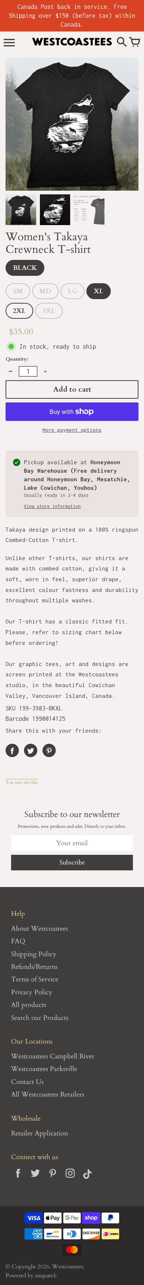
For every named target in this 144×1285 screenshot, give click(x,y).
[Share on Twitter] (30, 750)
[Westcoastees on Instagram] (70, 1179)
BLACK (25, 268)
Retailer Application (39, 1133)
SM (18, 291)
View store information (52, 506)
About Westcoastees (39, 928)
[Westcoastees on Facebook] (18, 1179)
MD (45, 291)
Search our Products (39, 1018)
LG (72, 291)
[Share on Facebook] (12, 750)
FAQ (18, 941)
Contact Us (27, 1082)
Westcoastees (67, 1267)
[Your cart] (134, 42)
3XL (48, 311)
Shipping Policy (33, 954)
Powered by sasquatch (31, 1275)
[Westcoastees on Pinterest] (52, 1179)
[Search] (121, 42)
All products (28, 1005)
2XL (19, 311)
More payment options (72, 430)
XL (98, 291)
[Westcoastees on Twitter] (35, 1179)
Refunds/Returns (34, 967)
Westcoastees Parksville (44, 1069)
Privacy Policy (31, 992)
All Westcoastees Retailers (47, 1094)
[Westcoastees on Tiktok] (87, 1179)
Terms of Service (34, 979)
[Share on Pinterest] (49, 750)
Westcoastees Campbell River (53, 1056)
